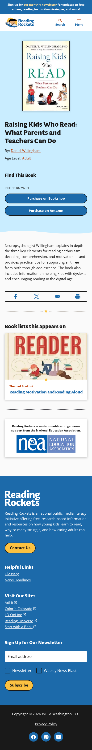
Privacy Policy (46, 724)
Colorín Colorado (20, 608)
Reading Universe (21, 620)
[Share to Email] (57, 296)
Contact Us (20, 547)
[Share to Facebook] (15, 296)
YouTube (58, 737)
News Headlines (18, 580)
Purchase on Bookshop (46, 198)
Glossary (12, 573)
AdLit (11, 602)
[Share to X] (36, 296)
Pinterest (46, 737)
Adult (26, 158)
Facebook (33, 737)
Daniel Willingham (26, 150)
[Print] (77, 296)
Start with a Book (20, 626)
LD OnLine (15, 614)
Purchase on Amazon (46, 210)
